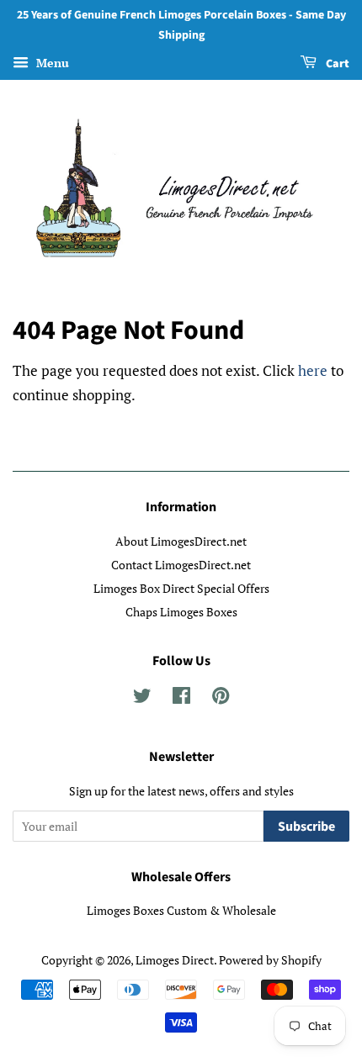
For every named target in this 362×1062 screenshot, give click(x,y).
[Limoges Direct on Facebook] (181, 698)
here (312, 370)
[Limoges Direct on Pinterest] (220, 698)
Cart (336, 63)
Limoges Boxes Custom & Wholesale (181, 910)
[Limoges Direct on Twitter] (142, 698)
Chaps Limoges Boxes (181, 612)
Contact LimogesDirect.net (181, 565)
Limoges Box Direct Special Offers (181, 588)
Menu (51, 63)
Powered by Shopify (270, 960)
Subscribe (306, 826)
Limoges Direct (175, 960)
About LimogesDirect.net (181, 541)
